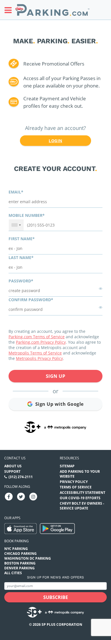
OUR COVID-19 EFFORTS (80, 498)
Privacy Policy (74, 481)
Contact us (15, 458)
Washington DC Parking (27, 558)
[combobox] (16, 225)
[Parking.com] (52, 9)
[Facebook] (8, 496)
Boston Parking (20, 563)
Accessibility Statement (82, 492)
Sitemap (67, 466)
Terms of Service (76, 487)
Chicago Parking (20, 553)
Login (55, 140)
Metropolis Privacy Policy (39, 358)
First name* (22, 238)
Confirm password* (31, 299)
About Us (13, 466)
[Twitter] (21, 496)
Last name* (21, 257)
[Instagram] (33, 496)
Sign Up (55, 376)
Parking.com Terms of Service (37, 336)
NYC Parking (16, 548)
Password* (21, 281)
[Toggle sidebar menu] (10, 10)
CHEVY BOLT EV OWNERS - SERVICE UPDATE (82, 506)
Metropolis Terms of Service (35, 353)
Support (12, 471)
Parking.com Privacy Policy (41, 342)
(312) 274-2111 (21, 476)
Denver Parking (19, 568)
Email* (16, 192)
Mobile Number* (27, 215)
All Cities (13, 572)
